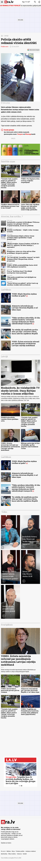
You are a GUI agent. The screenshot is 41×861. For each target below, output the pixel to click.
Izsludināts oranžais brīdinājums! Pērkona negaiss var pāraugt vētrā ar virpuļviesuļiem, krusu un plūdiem (23, 224)
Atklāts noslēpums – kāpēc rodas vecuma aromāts (22, 231)
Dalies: (13, 138)
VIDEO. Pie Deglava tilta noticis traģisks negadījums (30, 180)
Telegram (20, 134)
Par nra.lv (3, 851)
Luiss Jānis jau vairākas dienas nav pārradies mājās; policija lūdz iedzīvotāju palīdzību (30, 207)
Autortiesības (4, 854)
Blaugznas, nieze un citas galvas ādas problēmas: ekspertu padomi (21, 252)
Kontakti (25, 854)
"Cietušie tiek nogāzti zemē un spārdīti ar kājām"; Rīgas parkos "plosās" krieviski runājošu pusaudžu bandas (9, 183)
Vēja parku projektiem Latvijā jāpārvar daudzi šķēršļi (21, 278)
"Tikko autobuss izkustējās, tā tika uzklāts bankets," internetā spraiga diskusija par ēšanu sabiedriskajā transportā (26, 321)
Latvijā (6, 36)
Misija (13, 851)
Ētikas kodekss (12, 854)
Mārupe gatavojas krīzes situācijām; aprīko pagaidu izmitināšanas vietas (30, 445)
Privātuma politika (20, 851)
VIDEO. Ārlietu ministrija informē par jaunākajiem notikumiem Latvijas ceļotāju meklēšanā (25, 343)
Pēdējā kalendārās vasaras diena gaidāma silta (9, 419)
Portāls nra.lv (4, 46)
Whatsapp (28, 134)
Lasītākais (6, 289)
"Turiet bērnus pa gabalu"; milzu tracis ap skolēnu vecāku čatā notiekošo (22, 284)
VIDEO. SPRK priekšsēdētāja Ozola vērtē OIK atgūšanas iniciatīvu (22, 266)
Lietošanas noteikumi (30, 851)
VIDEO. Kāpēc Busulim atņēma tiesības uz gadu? (24, 295)
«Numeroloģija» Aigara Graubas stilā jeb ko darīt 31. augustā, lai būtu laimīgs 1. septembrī (23, 245)
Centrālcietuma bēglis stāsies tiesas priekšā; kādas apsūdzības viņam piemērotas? (20, 237)
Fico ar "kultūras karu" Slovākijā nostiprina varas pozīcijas (19, 272)
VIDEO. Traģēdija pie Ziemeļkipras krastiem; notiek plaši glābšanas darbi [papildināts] (30, 711)
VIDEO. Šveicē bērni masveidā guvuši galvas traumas (10, 690)
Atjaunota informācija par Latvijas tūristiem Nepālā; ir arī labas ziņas (25, 308)
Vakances (19, 854)
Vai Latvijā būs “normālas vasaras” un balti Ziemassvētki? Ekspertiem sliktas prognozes (23, 259)
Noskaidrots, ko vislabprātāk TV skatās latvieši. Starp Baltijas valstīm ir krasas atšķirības (20, 390)
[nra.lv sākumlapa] (8, 2)
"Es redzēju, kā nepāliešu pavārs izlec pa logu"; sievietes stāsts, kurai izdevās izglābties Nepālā (25, 332)
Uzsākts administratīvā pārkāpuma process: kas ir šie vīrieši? (10, 206)
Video (4, 512)
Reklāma (9, 851)
